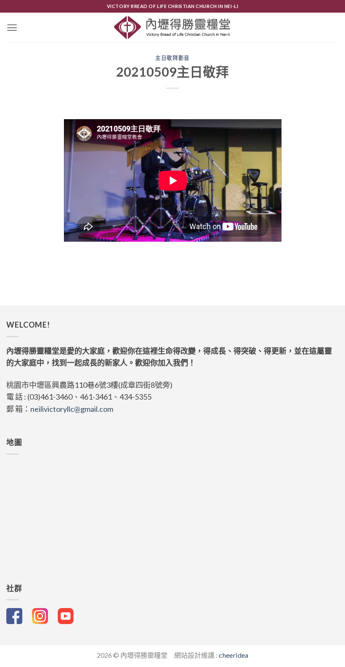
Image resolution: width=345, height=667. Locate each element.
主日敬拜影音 (172, 58)
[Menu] (12, 27)
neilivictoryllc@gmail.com (71, 409)
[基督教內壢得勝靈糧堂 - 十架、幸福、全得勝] (172, 27)
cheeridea (233, 655)
